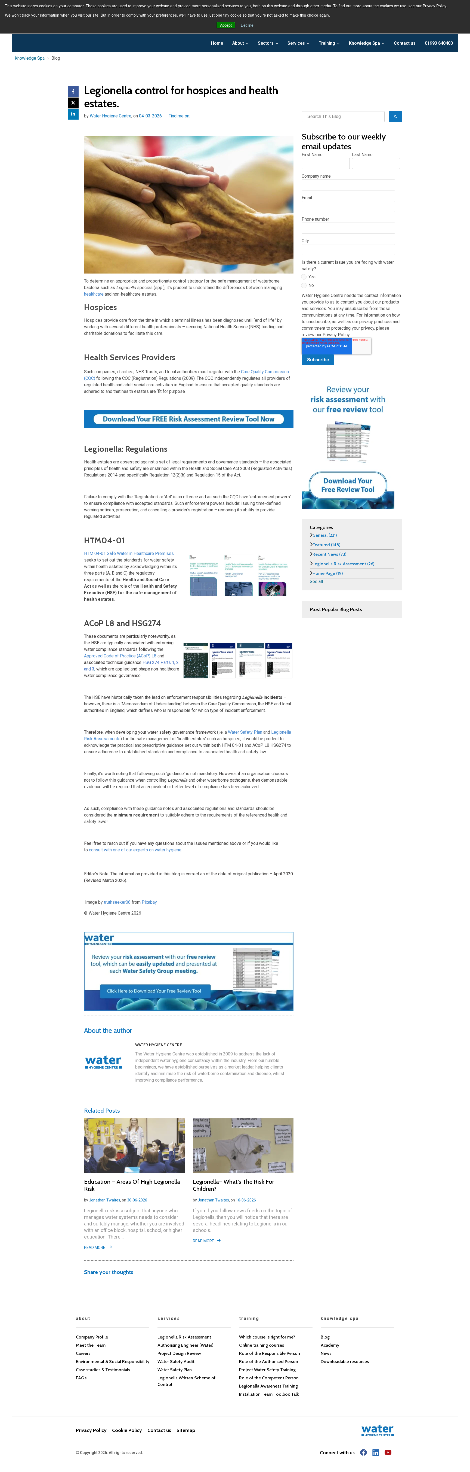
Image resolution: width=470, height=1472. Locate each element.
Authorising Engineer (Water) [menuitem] (185, 1345)
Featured (327, 544)
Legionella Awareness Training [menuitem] (268, 1386)
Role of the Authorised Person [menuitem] (268, 1361)
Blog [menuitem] (325, 1337)
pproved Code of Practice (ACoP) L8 (121, 655)
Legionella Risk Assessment (344, 563)
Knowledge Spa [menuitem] (364, 43)
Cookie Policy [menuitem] (127, 1430)
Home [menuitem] (217, 43)
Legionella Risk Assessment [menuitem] (184, 1337)
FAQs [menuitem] (81, 1377)
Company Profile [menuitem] (92, 1337)
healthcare (94, 294)
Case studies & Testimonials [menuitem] (103, 1369)
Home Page (328, 573)
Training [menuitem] (327, 43)
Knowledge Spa (30, 58)
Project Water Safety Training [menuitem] (267, 1369)
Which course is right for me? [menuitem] (267, 1337)
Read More (94, 1247)
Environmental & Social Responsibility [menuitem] (112, 1361)
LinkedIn (194, 116)
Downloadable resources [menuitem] (345, 1361)
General (325, 535)
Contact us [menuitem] (405, 43)
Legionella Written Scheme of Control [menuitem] (186, 1381)
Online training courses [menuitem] (261, 1345)
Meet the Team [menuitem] (91, 1345)
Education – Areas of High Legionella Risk (132, 1185)
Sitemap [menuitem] (186, 1430)
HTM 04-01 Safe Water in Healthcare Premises (129, 553)
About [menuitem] (238, 43)
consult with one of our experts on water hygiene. (135, 849)
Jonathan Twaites (104, 1200)
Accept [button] (226, 25)
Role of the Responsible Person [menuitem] (269, 1353)
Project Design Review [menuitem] (179, 1353)
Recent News (330, 554)
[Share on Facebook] (73, 91)
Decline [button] (247, 25)
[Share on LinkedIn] (73, 114)
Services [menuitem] (296, 43)
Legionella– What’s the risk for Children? (233, 1185)
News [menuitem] (326, 1353)
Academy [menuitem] (330, 1345)
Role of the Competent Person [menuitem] (269, 1377)
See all (316, 581)
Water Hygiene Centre (110, 116)
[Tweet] (73, 103)
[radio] (351, 278)
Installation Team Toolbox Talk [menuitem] (269, 1394)
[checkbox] (351, 282)
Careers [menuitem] (83, 1353)
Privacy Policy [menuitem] (91, 1430)
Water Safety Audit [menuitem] (175, 1361)
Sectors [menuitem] (266, 43)
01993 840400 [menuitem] (439, 43)
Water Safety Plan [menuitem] (174, 1369)
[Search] (395, 116)
